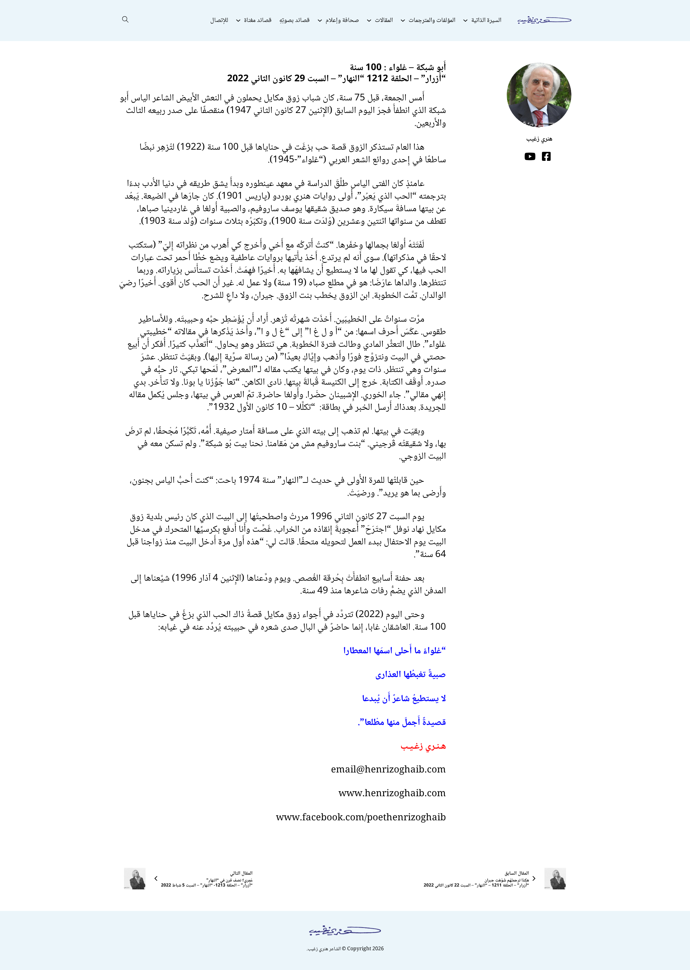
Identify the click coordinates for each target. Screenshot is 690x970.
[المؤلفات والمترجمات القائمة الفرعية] (402, 20)
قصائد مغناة (258, 20)
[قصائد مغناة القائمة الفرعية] (238, 20)
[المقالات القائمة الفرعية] (369, 20)
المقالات (384, 20)
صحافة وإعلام (342, 20)
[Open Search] (125, 20)
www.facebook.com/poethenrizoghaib (361, 818)
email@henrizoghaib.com (388, 770)
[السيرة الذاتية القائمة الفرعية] (465, 20)
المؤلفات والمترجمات (432, 20)
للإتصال (219, 20)
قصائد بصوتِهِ (294, 20)
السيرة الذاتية (486, 20)
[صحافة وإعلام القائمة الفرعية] (319, 20)
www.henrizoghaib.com (392, 794)
